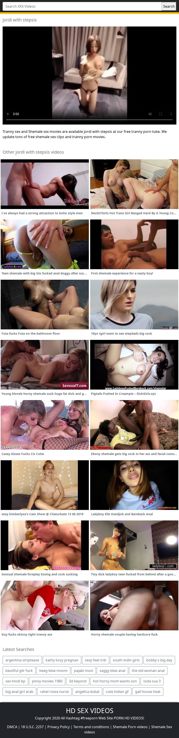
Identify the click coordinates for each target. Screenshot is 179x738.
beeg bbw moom (53, 670)
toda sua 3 (152, 681)
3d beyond (77, 681)
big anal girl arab (19, 691)
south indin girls (126, 660)
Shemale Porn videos (130, 726)
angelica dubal (87, 691)
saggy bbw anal (112, 670)
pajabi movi (83, 670)
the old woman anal (148, 670)
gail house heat (147, 691)
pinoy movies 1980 (47, 681)
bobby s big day (159, 660)
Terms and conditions (91, 726)
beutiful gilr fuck (19, 670)
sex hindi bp (15, 681)
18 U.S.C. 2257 (32, 726)
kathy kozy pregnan (62, 660)
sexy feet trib (95, 660)
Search (169, 6)
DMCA (12, 726)
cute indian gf (117, 691)
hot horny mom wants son (115, 681)
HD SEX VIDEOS (89, 710)
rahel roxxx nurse (54, 691)
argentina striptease (22, 660)
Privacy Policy (58, 726)
